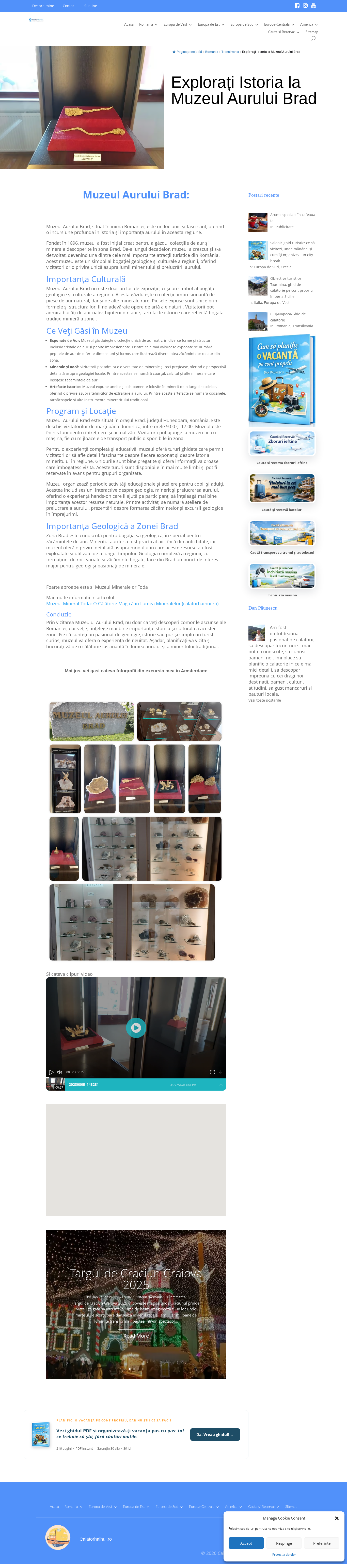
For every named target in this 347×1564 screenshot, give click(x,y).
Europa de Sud (242, 24)
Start (67, 691)
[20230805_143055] (152, 849)
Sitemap (312, 32)
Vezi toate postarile (264, 700)
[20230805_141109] (179, 721)
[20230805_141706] (64, 849)
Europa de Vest (175, 24)
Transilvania (230, 52)
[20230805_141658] (204, 779)
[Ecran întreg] (212, 1072)
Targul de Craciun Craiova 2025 (136, 1278)
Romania (146, 24)
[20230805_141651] (169, 779)
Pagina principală (189, 52)
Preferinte (321, 1543)
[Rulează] (136, 1028)
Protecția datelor (284, 1554)
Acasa (129, 24)
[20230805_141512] (100, 779)
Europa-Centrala (277, 24)
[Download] (220, 1072)
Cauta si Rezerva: (281, 32)
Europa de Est (209, 24)
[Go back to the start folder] (54, 692)
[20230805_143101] (132, 922)
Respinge (284, 1543)
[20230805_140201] (92, 721)
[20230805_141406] (65, 779)
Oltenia (142, 1297)
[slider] (136, 1077)
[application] (136, 1027)
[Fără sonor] (59, 1072)
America (306, 24)
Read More (136, 1335)
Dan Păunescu (102, 1297)
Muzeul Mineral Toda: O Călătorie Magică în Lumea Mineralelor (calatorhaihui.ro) (132, 603)
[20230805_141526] (134, 779)
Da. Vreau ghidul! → (215, 1434)
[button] (336, 1518)
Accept (246, 1543)
